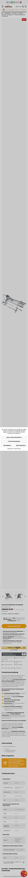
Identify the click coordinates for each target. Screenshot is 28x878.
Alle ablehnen (7, 445)
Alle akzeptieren (20, 445)
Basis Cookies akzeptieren (14, 437)
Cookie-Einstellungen (14, 441)
